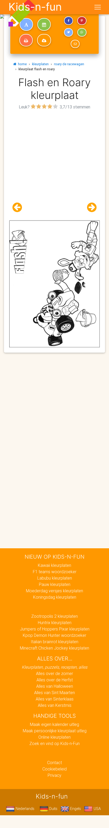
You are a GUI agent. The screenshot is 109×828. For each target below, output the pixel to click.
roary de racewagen (69, 64)
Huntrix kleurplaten (54, 622)
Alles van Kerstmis (54, 705)
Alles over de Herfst (55, 679)
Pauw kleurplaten (54, 584)
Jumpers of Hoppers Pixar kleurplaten (54, 629)
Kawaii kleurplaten (54, 565)
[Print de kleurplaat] (26, 40)
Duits (52, 808)
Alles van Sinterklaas (55, 699)
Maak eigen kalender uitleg (54, 724)
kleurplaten (40, 64)
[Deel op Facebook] (68, 20)
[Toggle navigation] (97, 7)
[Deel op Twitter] (68, 32)
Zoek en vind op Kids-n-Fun (54, 743)
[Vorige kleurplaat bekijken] (19, 207)
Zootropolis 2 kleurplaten (54, 616)
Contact (54, 762)
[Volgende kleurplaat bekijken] (90, 207)
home (21, 64)
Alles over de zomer (54, 673)
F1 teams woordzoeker (54, 571)
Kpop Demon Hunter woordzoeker (54, 635)
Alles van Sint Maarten (54, 692)
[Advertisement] (54, 165)
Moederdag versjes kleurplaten (54, 590)
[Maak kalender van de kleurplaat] (44, 24)
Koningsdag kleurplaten (54, 597)
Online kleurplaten (54, 737)
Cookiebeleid (54, 769)
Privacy (54, 775)
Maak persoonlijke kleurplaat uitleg (55, 730)
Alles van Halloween (54, 686)
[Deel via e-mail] (75, 44)
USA (97, 808)
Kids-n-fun (35, 7)
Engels (75, 808)
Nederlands (24, 808)
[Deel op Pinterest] (81, 20)
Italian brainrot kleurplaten (54, 641)
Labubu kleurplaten (54, 578)
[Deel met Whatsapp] (81, 32)
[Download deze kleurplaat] (44, 40)
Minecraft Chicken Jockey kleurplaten (54, 648)
